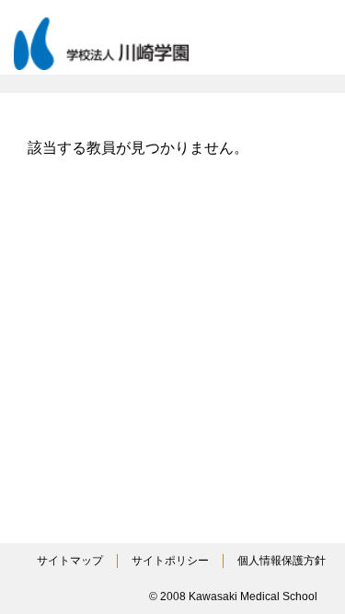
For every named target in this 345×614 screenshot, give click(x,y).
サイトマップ (70, 560)
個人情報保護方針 (281, 560)
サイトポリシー (170, 560)
